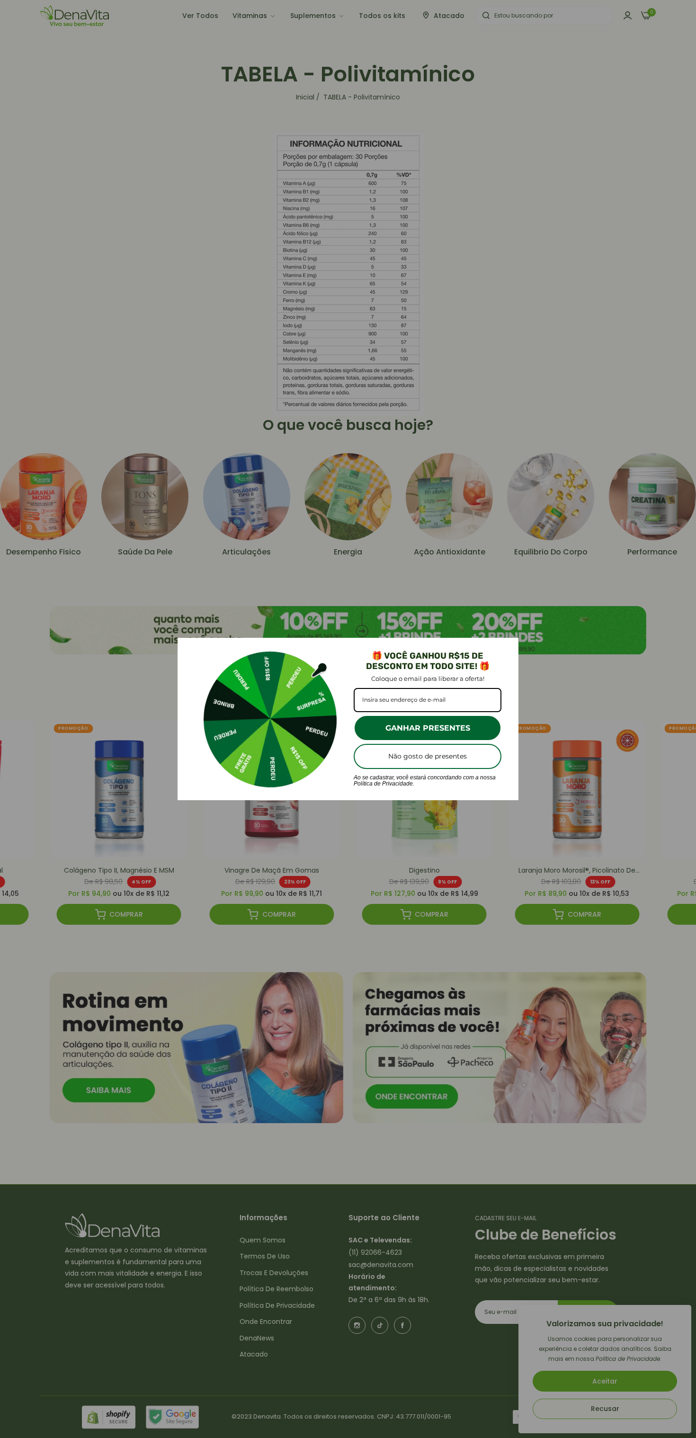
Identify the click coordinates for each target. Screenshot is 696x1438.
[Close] (507, 649)
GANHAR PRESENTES (427, 727)
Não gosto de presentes (427, 756)
